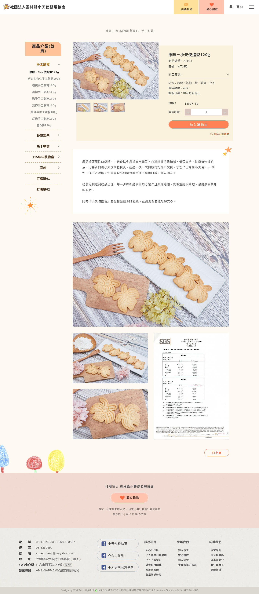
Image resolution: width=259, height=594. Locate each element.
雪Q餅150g (44, 125)
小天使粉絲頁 (117, 543)
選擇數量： (175, 112)
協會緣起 (216, 550)
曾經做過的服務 (187, 564)
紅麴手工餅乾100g (44, 118)
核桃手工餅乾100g (44, 85)
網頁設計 (90, 590)
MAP (75, 559)
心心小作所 (116, 555)
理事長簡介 (217, 560)
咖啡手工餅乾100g (44, 98)
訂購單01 (43, 178)
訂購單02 (43, 189)
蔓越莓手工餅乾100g (44, 112)
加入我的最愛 (221, 134)
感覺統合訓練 (154, 564)
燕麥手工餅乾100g (44, 105)
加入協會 (183, 560)
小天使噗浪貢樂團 (121, 567)
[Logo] (34, 6)
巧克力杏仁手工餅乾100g (44, 78)
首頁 (108, 31)
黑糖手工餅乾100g (44, 91)
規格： (172, 103)
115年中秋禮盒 (43, 157)
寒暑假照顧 (152, 569)
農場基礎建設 (154, 574)
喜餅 (43, 167)
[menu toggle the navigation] (250, 7)
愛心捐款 (132, 497)
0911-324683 (45, 542)
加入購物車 (199, 124)
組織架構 (216, 569)
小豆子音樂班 (154, 560)
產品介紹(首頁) (126, 31)
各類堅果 (43, 135)
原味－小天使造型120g (44, 72)
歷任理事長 (217, 564)
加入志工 (183, 550)
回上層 (217, 453)
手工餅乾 (147, 31)
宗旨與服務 (217, 555)
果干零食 (43, 146)
